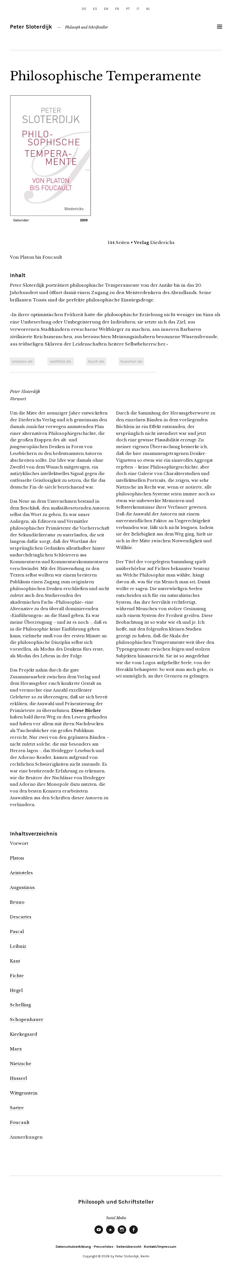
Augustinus (22, 887)
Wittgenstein (24, 1093)
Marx (16, 1049)
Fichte (17, 975)
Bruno (17, 902)
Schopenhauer (26, 1019)
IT (138, 9)
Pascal (17, 931)
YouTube (98, 1233)
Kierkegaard (23, 1034)
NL (148, 9)
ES (95, 9)
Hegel (16, 990)
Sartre (17, 1107)
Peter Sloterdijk (31, 26)
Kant (15, 961)
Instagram (122, 1233)
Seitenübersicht (128, 1247)
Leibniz (18, 946)
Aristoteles (21, 872)
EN (106, 9)
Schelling (20, 1004)
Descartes (20, 916)
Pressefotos (103, 1247)
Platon (17, 858)
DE (84, 9)
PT (128, 9)
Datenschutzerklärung (73, 1247)
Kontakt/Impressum (160, 1247)
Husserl (18, 1078)
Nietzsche (20, 1063)
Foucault (19, 1122)
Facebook (133, 1233)
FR (117, 9)
